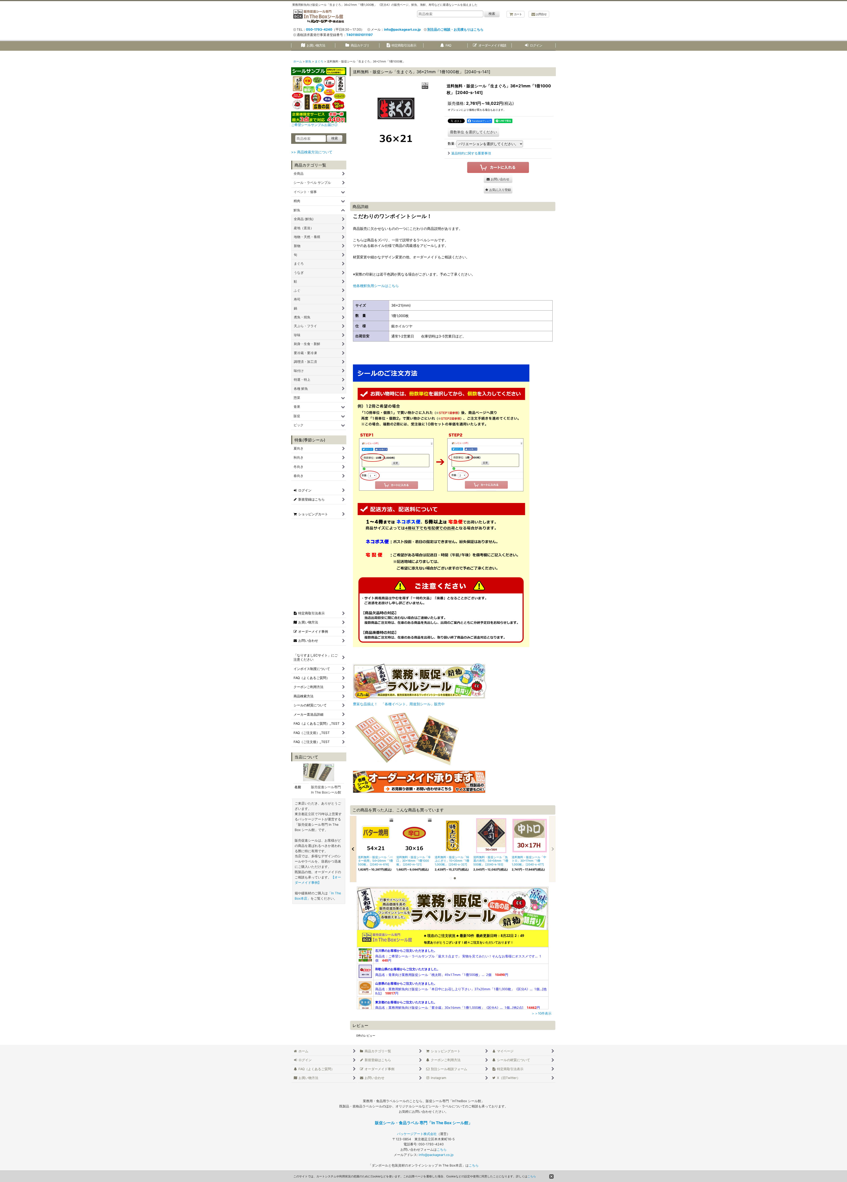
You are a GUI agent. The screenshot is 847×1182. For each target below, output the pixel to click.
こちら (442, 1150)
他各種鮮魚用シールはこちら (376, 285)
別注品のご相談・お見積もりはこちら (455, 30)
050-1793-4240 (319, 30)
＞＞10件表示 (541, 1013)
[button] (498, 189)
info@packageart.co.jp (402, 30)
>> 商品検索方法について (311, 152)
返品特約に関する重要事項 (471, 153)
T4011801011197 (359, 35)
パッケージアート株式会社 (417, 1134)
